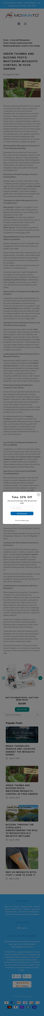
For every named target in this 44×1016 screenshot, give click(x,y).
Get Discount (22, 513)
